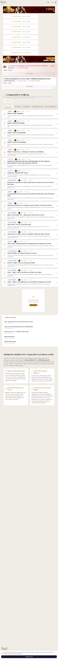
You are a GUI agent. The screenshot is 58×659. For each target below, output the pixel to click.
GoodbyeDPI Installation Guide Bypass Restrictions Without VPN (31, 195)
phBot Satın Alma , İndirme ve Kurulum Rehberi (25, 152)
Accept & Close (29, 656)
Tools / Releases (51, 106)
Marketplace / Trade (38, 106)
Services (40, 396)
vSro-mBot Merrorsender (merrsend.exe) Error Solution (29, 244)
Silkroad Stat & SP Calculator (38, 402)
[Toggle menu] (55, 2)
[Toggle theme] (52, 2)
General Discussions (10, 399)
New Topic (9, 100)
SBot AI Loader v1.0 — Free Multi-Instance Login (25, 215)
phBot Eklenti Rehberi (16, 123)
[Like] (4, 112)
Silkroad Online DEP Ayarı (17, 173)
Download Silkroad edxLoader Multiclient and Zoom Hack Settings (30, 183)
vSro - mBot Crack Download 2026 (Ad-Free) (24, 272)
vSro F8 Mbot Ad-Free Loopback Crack (22, 253)
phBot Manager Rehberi (16, 133)
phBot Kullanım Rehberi (16, 142)
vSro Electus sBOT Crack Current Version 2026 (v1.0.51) (28, 234)
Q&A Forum (10, 378)
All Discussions (9, 106)
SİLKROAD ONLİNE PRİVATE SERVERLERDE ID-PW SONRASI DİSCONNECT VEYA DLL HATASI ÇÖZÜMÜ (28, 162)
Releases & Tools (43, 380)
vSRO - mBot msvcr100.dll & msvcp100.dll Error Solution (29, 282)
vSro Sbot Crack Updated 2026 (19, 224)
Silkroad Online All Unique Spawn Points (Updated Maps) (29, 205)
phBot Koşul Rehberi (15, 113)
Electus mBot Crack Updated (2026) (21, 263)
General (18, 106)
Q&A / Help (27, 106)
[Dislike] (4, 116)
